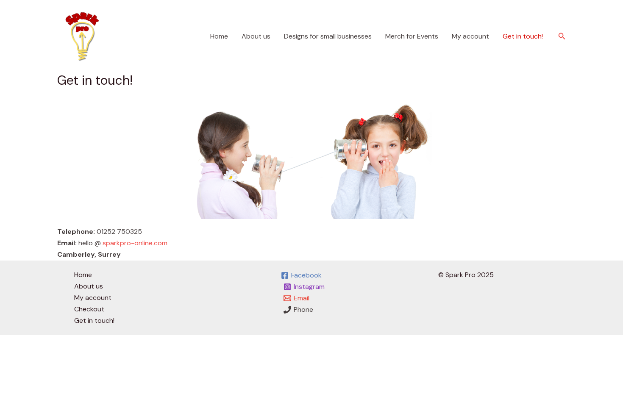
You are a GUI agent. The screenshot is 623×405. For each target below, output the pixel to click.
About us (256, 36)
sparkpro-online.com (135, 243)
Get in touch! (523, 36)
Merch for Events (411, 36)
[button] (562, 36)
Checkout (89, 309)
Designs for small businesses (328, 36)
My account (470, 36)
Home (219, 36)
